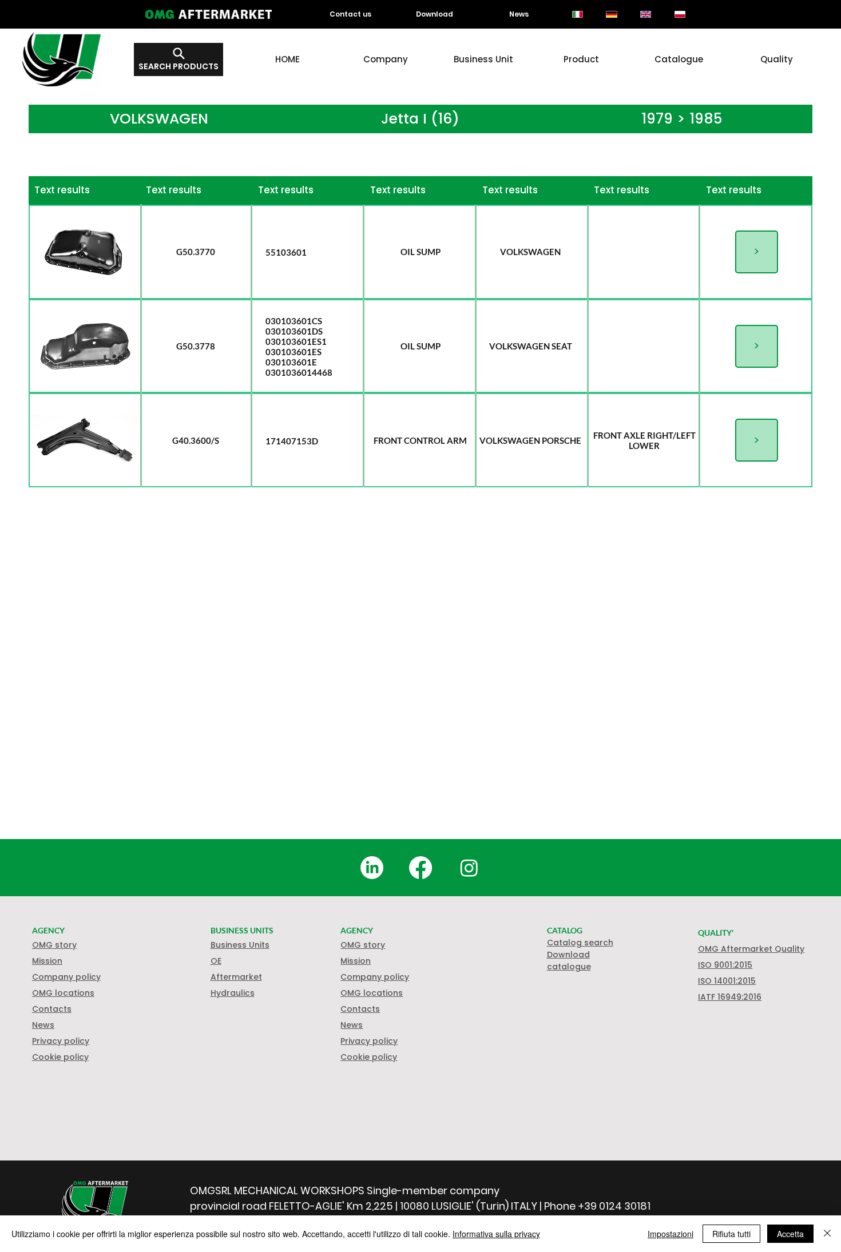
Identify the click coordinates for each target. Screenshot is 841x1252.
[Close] (827, 1234)
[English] (645, 14)
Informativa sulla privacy (496, 1233)
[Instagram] (469, 867)
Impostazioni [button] (670, 1233)
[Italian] (577, 14)
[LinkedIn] (371, 867)
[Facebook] (420, 867)
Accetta (790, 1233)
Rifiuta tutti (731, 1233)
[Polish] (680, 14)
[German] (611, 14)
